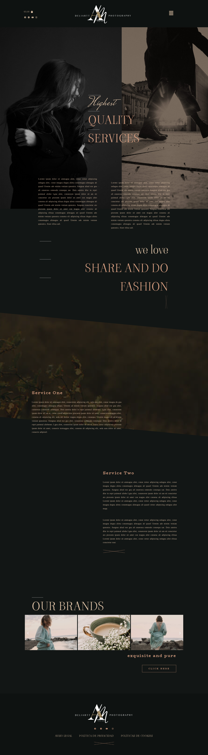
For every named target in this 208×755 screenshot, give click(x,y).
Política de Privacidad (96, 736)
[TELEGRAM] (29, 17)
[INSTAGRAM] (36, 17)
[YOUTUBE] (33, 17)
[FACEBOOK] (25, 17)
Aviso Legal (63, 736)
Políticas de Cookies (137, 736)
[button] (28, 633)
